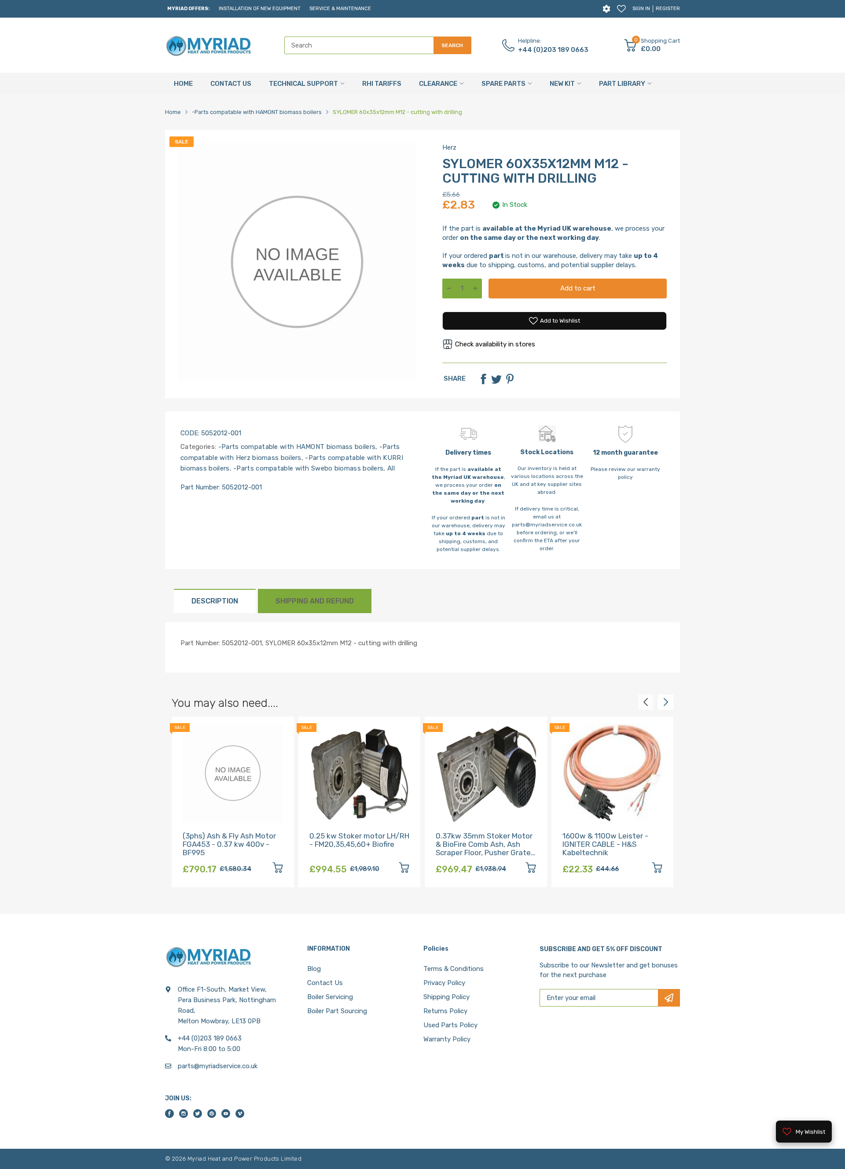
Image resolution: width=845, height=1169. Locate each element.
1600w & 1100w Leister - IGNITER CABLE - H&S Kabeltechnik (605, 844)
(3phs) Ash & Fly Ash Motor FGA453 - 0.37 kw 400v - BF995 (229, 844)
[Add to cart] (277, 869)
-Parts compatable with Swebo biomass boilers (307, 468)
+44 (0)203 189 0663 (553, 50)
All (390, 468)
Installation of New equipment (260, 8)
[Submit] (669, 998)
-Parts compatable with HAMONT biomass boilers (295, 447)
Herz (449, 147)
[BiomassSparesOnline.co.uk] (209, 45)
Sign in (641, 8)
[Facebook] (483, 379)
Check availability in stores (495, 344)
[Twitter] (496, 379)
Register (668, 8)
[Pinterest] (509, 379)
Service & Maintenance (340, 8)
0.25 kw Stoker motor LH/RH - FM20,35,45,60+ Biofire (359, 840)
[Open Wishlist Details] (621, 8)
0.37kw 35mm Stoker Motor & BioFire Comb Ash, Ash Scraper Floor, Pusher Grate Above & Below (484, 848)
